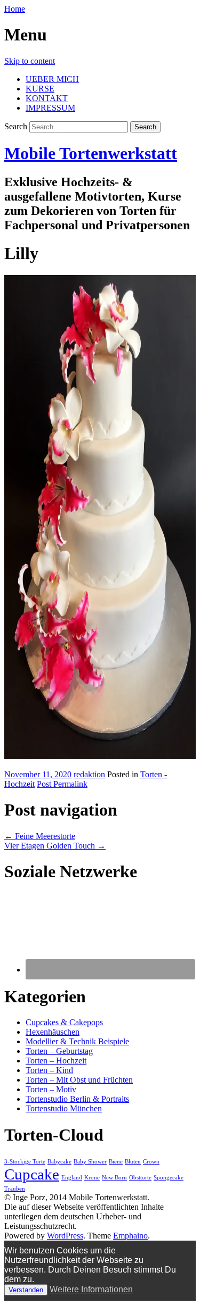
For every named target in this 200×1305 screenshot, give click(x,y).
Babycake (59, 1162)
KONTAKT (47, 98)
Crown (151, 1162)
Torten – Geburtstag (59, 1050)
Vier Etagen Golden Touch (55, 845)
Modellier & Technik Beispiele (77, 1041)
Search (15, 126)
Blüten (133, 1162)
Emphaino (130, 1235)
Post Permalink (62, 783)
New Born (114, 1178)
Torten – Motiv (51, 1089)
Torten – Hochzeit (56, 1060)
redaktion (89, 774)
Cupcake (31, 1174)
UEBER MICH (52, 79)
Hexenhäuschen (52, 1031)
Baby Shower (90, 1162)
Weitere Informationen (91, 1289)
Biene (116, 1162)
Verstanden (26, 1290)
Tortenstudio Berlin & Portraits (77, 1098)
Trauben (14, 1189)
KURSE (40, 88)
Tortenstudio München (64, 1108)
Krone (92, 1178)
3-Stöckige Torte (24, 1162)
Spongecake (168, 1178)
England (71, 1178)
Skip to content (29, 60)
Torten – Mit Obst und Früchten (79, 1079)
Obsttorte (140, 1178)
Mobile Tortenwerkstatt (90, 153)
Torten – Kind (49, 1070)
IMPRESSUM (50, 107)
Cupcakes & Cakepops (64, 1022)
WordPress (65, 1235)
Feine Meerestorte (39, 836)
